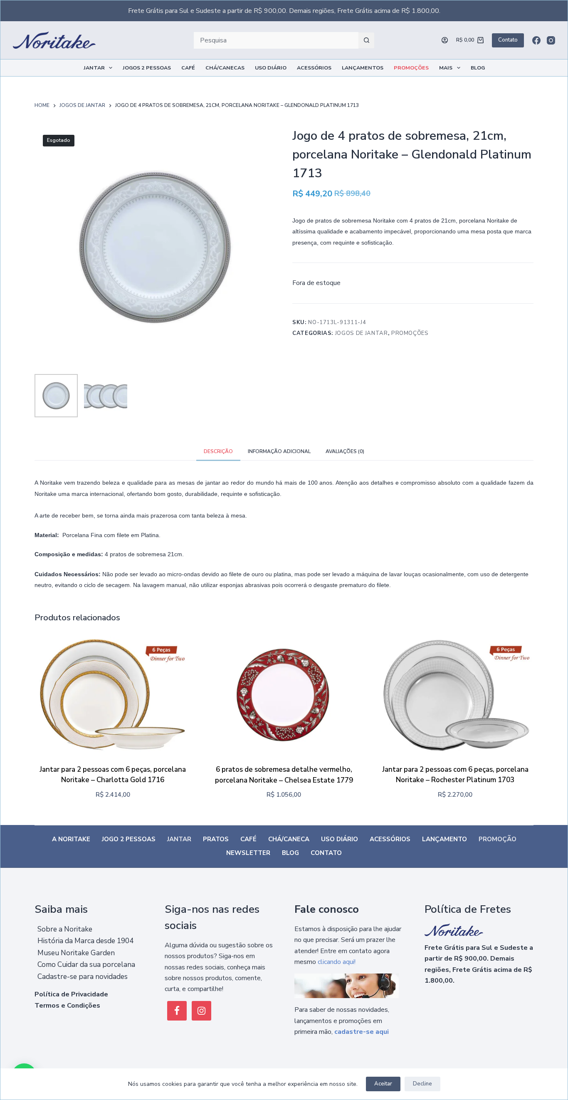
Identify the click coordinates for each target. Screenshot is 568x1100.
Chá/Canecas (224, 67)
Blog (478, 67)
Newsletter (248, 853)
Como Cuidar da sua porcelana (86, 964)
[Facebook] (536, 40)
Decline (422, 1084)
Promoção (497, 839)
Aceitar (383, 1084)
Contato (508, 40)
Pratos (216, 839)
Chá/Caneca (288, 839)
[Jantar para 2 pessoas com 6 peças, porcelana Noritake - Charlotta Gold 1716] (113, 695)
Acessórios (314, 67)
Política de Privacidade (71, 994)
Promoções (411, 67)
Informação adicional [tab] (279, 451)
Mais (445, 67)
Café (188, 67)
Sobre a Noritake (64, 929)
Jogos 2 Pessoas (147, 67)
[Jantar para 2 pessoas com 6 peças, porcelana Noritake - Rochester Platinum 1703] (455, 695)
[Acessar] (445, 40)
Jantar (94, 67)
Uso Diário (270, 67)
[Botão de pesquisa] (366, 40)
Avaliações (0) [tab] (345, 451)
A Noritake (71, 839)
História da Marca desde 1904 (85, 941)
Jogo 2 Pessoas (129, 839)
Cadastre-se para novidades (82, 976)
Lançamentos (362, 67)
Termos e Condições (67, 1005)
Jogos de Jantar (361, 333)
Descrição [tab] (218, 451)
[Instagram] (551, 40)
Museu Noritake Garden (76, 953)
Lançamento (444, 839)
